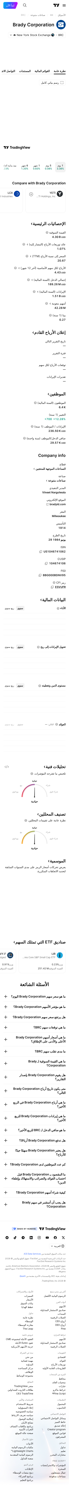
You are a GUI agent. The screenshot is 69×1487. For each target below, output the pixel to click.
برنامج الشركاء (26, 1476)
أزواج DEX (60, 1324)
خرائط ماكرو (59, 1389)
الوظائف (29, 1371)
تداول (63, 1447)
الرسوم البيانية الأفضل (55, 1295)
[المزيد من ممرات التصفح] (51, 15)
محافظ (62, 1378)
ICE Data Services (32, 1253)
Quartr (23, 1276)
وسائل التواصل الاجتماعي (53, 1418)
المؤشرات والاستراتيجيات (53, 1465)
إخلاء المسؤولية (25, 1407)
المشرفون (61, 1436)
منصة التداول (26, 1458)
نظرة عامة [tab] (60, 71)
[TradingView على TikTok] (15, 1237)
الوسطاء (29, 1321)
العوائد (62, 1360)
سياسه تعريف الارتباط (22, 1415)
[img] (14, 34)
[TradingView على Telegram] (23, 1237)
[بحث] (24, 5)
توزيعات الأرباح (58, 1364)
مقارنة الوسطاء (25, 1324)
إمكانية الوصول (25, 1418)
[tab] (20, 608)
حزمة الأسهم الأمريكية (22, 1346)
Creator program (56, 1429)
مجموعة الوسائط (24, 1375)
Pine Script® (59, 1393)
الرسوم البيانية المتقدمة (21, 1454)
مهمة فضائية (27, 1360)
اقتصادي (62, 1357)
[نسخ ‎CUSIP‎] (46, 563)
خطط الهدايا (27, 1307)
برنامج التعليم (26, 1480)
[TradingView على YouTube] (47, 1237)
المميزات (28, 1295)
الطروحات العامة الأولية (54, 1368)
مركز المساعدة (25, 1368)
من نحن (29, 1357)
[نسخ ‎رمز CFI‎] (52, 587)
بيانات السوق (27, 1303)
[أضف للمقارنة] (31, 194)
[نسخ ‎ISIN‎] (40, 551)
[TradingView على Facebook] (55, 1237)
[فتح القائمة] (64, 5)
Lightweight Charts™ (22, 1450)
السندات (62, 1313)
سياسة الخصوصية (24, 1411)
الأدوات (29, 1443)
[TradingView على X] (63, 1237)
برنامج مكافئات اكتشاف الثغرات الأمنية (21, 1428)
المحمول (61, 1404)
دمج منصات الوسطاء (23, 1472)
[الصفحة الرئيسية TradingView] (56, 5)
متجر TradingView (23, 1386)
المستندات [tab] (25, 71)
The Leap (28, 1328)
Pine (63, 1328)
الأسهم (62, 1306)
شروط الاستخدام (24, 1404)
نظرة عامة (28, 1317)
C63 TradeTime (24, 1393)
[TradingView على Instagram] (39, 1237)
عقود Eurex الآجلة (24, 1342)
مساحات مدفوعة (57, 1476)
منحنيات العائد (59, 1382)
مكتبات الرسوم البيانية (22, 1447)
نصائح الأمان (27, 1422)
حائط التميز (60, 1421)
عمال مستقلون (58, 1472)
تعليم (63, 1450)
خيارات (62, 1386)
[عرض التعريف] (47, 232)
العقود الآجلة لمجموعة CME (19, 1339)
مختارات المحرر (58, 1454)
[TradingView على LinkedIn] (31, 1237)
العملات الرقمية (58, 1317)
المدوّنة (29, 1364)
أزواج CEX (60, 1321)
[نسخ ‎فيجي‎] (40, 575)
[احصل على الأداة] (6, 766)
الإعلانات (29, 1468)
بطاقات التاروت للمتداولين (20, 1389)
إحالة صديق (60, 1425)
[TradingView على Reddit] (7, 1237)
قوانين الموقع (59, 1433)
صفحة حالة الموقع (24, 1433)
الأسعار (29, 1299)
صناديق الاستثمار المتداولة (53, 1310)
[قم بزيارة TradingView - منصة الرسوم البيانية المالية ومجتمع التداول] (16, 147)
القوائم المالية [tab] (42, 71)
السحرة (62, 1468)
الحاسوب (61, 1407)
